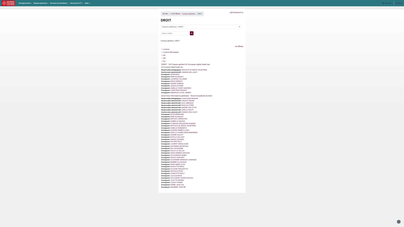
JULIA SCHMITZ (176, 176)
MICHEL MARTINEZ (177, 157)
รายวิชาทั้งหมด (175, 14)
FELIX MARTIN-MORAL (178, 155)
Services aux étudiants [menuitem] (58, 3)
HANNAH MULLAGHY (189, 72)
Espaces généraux (188, 14)
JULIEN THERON (176, 182)
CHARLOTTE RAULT (177, 173)
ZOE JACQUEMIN (176, 148)
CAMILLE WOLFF (187, 110)
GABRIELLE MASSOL (177, 121)
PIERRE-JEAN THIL (177, 185)
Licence (166, 49)
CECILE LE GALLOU (177, 151)
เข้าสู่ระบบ (398, 3)
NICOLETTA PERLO (177, 166)
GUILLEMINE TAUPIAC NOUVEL (181, 178)
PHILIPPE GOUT (176, 141)
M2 (164, 58)
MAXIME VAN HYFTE (189, 107)
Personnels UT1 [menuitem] (76, 3)
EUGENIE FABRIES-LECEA (179, 130)
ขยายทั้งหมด (239, 46)
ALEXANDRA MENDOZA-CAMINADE (183, 160)
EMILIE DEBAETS (176, 81)
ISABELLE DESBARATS (178, 128)
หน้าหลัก (165, 14)
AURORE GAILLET (176, 135)
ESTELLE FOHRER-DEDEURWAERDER (183, 132)
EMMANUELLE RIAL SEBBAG (180, 92)
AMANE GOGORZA (177, 139)
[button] (387, 3)
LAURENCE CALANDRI (178, 79)
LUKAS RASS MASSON (178, 90)
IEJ (164, 61)
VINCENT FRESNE (187, 101)
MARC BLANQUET (177, 77)
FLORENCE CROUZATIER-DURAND (182, 123)
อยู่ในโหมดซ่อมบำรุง (236, 12)
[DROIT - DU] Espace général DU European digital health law (185, 64)
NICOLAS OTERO (187, 105)
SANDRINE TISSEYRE (178, 187)
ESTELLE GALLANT (177, 137)
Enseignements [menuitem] (25, 3)
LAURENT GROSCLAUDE (179, 144)
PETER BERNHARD (177, 114)
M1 (164, 55)
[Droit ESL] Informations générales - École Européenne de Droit (186, 96)
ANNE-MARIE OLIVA (177, 164)
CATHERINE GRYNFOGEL (179, 146)
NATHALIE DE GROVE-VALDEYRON (194, 70)
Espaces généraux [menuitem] (40, 3)
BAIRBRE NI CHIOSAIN (178, 162)
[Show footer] (399, 222)
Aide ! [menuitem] (87, 3)
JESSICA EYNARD (176, 86)
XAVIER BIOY (175, 74)
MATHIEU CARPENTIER (178, 119)
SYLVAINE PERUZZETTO (179, 169)
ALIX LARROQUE (187, 103)
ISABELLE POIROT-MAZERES (180, 88)
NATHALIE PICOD (176, 171)
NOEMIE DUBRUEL (177, 83)
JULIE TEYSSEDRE (177, 180)
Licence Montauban (171, 52)
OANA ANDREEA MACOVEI (180, 153)
